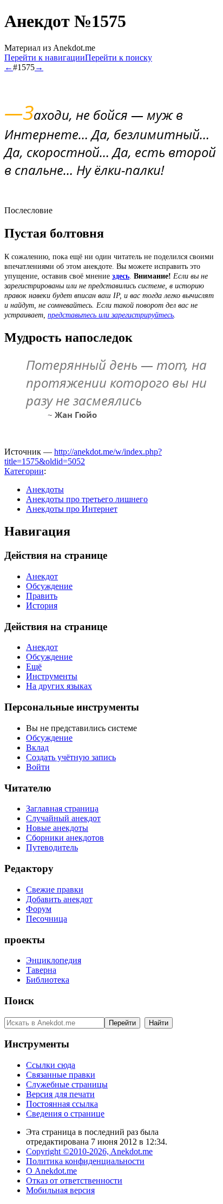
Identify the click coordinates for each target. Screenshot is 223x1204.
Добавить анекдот (59, 899)
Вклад (37, 747)
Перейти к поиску (118, 57)
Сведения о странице (65, 1113)
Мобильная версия (60, 1190)
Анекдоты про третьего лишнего (87, 499)
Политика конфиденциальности (85, 1161)
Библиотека (47, 979)
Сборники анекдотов (65, 837)
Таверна (41, 970)
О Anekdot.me (51, 1170)
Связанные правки (60, 1074)
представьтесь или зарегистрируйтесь (111, 315)
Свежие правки (54, 889)
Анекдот (42, 576)
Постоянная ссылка (62, 1103)
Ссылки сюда (50, 1065)
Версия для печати (60, 1094)
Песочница (46, 918)
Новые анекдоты (57, 828)
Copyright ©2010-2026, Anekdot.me (89, 1151)
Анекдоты (45, 489)
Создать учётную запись (71, 757)
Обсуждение (49, 586)
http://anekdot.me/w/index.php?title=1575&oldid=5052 (83, 456)
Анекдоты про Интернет (71, 508)
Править (41, 595)
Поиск (19, 1000)
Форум (38, 909)
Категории (24, 471)
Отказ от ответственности (74, 1180)
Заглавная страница (62, 808)
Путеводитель (52, 847)
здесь (120, 276)
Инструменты (51, 676)
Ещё (34, 666)
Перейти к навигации (44, 57)
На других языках (59, 686)
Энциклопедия (53, 960)
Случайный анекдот (63, 818)
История (41, 605)
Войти (38, 767)
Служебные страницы (67, 1084)
